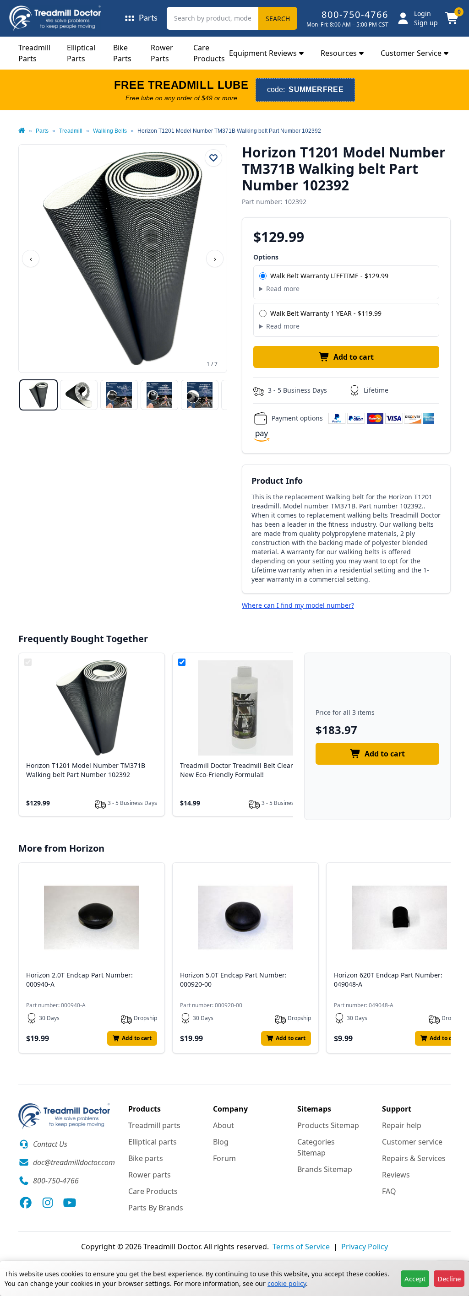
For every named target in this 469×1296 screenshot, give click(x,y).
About (223, 1125)
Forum (224, 1158)
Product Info (277, 480)
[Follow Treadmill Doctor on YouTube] (69, 1202)
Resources (339, 53)
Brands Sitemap (324, 1169)
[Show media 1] (38, 395)
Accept (414, 1278)
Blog (221, 1142)
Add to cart (353, 357)
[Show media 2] (78, 395)
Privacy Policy (364, 1247)
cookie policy (286, 1283)
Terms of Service (301, 1247)
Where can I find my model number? (298, 605)
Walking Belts (110, 131)
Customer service (412, 1142)
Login (422, 13)
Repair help (401, 1125)
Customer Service (411, 53)
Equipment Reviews (263, 53)
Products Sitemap (328, 1125)
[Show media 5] (199, 395)
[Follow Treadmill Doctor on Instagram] (47, 1202)
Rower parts (149, 1175)
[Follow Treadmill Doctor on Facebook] (25, 1202)
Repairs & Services (414, 1158)
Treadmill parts (154, 1125)
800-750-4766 (355, 14)
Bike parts (145, 1158)
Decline (449, 1278)
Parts (42, 131)
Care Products (153, 1191)
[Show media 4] (159, 395)
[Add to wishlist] (213, 158)
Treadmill (70, 131)
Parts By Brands (155, 1208)
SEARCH (278, 18)
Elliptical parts (152, 1142)
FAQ (389, 1191)
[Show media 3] (119, 395)
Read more (283, 288)
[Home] (21, 131)
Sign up (426, 22)
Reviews (396, 1175)
